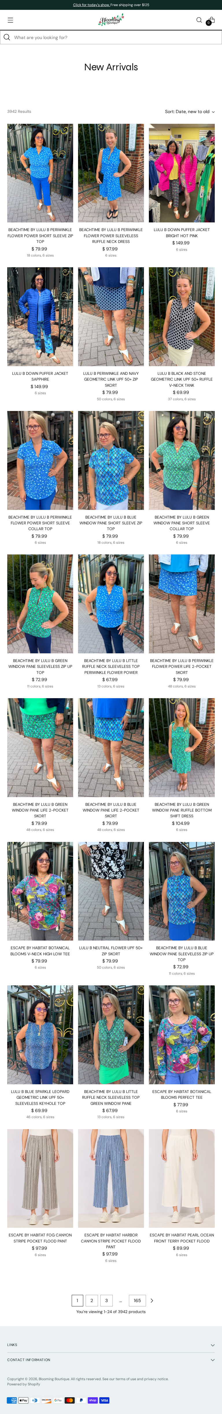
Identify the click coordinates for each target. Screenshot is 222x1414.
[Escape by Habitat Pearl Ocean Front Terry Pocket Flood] (182, 1178)
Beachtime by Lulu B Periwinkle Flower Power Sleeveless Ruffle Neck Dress (111, 235)
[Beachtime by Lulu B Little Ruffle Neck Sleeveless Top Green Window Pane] (111, 1034)
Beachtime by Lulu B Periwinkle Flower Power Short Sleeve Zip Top (40, 235)
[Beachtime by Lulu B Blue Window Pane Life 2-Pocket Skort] (111, 747)
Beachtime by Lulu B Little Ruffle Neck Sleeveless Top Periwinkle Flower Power (111, 666)
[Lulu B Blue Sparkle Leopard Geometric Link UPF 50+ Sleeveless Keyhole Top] (40, 1034)
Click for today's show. (91, 5)
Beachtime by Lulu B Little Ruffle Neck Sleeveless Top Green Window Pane (111, 1097)
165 (137, 1300)
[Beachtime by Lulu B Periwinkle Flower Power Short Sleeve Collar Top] (40, 460)
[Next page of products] (151, 1300)
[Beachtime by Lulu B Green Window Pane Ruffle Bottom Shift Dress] (182, 747)
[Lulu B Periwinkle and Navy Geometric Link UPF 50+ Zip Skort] (111, 316)
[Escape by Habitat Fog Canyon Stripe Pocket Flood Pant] (40, 1178)
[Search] (7, 37)
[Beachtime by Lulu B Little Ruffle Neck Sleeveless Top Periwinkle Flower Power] (111, 603)
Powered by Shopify (23, 1384)
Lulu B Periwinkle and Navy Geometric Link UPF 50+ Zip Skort (111, 379)
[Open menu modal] (10, 20)
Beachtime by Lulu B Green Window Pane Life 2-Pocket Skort (40, 810)
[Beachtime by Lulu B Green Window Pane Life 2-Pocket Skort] (40, 747)
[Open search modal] (199, 20)
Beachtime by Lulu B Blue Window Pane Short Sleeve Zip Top (110, 523)
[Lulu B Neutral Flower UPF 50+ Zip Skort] (111, 891)
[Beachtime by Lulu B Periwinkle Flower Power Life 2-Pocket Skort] (182, 603)
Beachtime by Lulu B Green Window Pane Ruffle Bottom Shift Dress (182, 810)
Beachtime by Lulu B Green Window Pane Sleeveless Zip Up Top (40, 666)
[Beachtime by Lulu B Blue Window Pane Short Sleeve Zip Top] (111, 460)
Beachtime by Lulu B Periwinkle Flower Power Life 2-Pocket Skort (182, 666)
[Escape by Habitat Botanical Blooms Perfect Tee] (182, 1034)
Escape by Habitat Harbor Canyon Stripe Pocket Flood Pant (111, 1241)
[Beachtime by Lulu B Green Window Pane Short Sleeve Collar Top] (182, 460)
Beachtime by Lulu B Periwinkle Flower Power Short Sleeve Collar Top (40, 523)
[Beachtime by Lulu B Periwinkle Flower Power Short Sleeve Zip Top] (40, 173)
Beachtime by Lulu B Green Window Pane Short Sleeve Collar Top (181, 523)
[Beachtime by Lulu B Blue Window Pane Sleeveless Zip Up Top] (182, 891)
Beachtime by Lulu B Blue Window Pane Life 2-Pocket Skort (111, 810)
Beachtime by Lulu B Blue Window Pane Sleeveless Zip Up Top (182, 953)
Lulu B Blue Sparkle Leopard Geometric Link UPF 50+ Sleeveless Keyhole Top (40, 1097)
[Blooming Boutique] (111, 19)
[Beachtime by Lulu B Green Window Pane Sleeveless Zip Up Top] (40, 603)
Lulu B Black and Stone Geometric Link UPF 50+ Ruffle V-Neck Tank (182, 379)
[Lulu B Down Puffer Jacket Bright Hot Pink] (182, 173)
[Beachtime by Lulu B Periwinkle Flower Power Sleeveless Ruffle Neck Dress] (111, 173)
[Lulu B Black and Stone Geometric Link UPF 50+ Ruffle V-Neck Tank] (182, 316)
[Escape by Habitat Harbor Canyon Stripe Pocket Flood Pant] (111, 1178)
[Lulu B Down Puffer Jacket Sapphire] (40, 316)
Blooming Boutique (54, 1379)
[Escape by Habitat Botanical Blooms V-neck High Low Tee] (40, 891)
